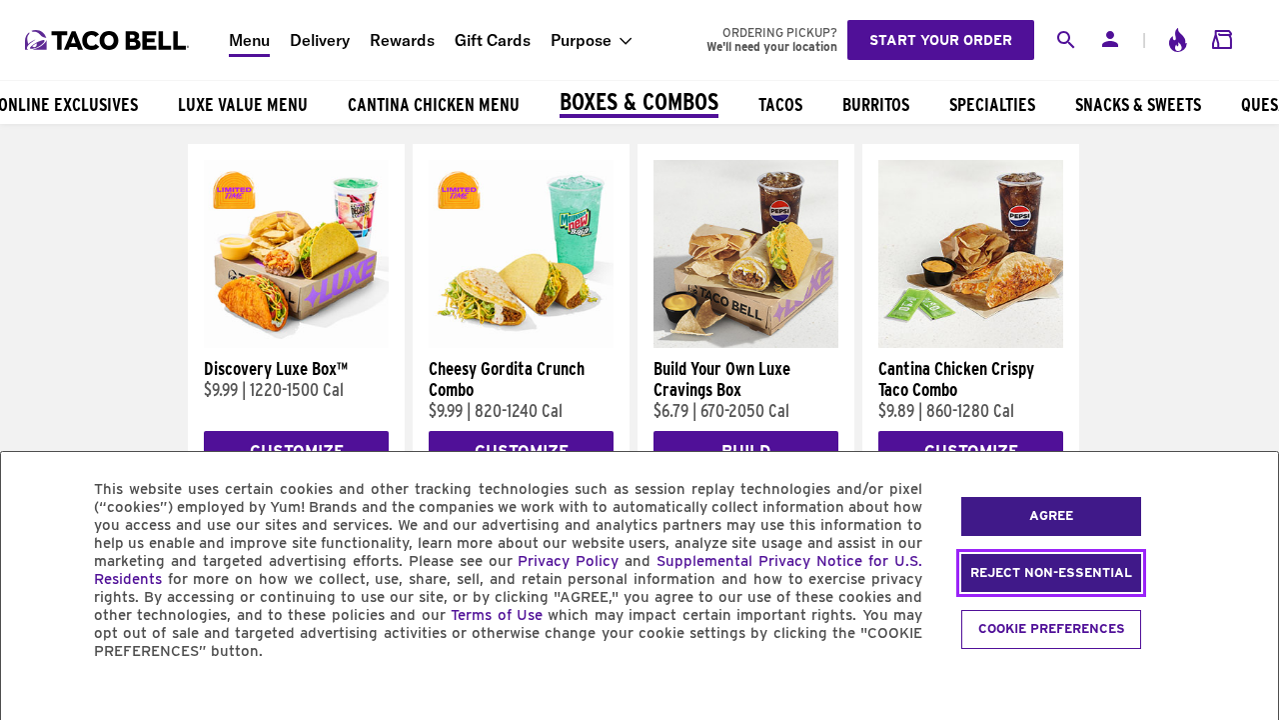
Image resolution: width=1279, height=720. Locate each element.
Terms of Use (497, 615)
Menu (249, 40)
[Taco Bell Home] (109, 40)
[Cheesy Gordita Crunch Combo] (521, 343)
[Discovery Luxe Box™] (296, 343)
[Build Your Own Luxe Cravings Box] (745, 343)
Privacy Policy (568, 561)
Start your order (940, 40)
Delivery (320, 40)
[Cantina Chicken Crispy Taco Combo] (970, 343)
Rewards (402, 40)
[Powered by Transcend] (33, 696)
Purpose (581, 40)
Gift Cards (493, 40)
